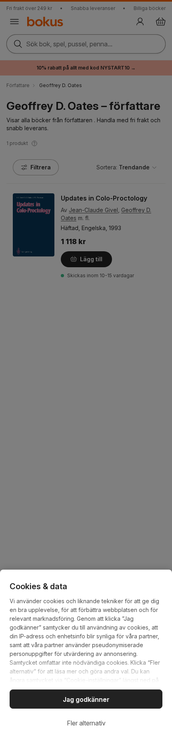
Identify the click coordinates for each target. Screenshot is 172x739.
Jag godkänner (86, 699)
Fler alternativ (86, 723)
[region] (86, 654)
